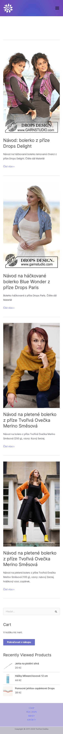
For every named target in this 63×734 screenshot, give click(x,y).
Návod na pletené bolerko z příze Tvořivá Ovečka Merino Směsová (29, 420)
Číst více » (9, 166)
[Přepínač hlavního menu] (57, 8)
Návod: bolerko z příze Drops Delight (26, 143)
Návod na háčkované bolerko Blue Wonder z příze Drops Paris (26, 281)
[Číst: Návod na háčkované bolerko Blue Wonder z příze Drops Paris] (31, 225)
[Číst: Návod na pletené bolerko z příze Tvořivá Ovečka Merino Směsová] (31, 365)
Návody (31, 716)
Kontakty (31, 719)
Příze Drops (31, 712)
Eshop (31, 708)
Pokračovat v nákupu (19, 642)
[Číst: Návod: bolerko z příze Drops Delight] (31, 89)
